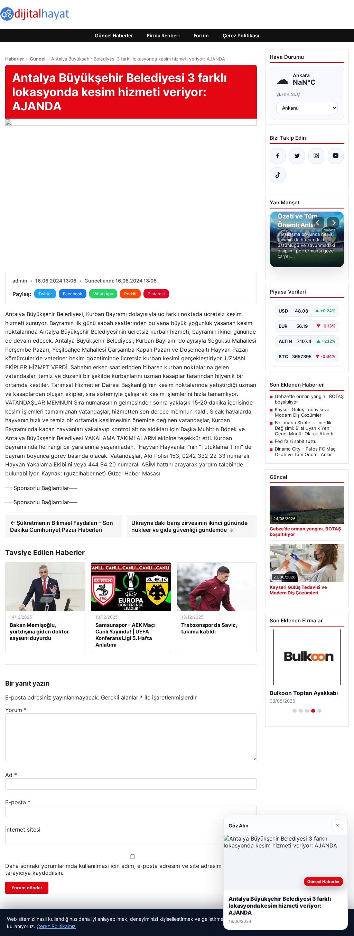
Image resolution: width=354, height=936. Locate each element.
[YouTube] (336, 156)
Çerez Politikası (241, 35)
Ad (11, 774)
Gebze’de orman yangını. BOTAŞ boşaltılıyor (309, 399)
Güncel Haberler (114, 35)
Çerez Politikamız (56, 926)
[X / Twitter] (297, 156)
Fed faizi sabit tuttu (296, 441)
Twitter (45, 293)
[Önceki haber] (318, 223)
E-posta (17, 802)
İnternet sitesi (22, 829)
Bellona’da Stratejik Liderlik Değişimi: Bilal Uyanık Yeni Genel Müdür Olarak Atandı (304, 428)
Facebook (72, 293)
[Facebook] (278, 156)
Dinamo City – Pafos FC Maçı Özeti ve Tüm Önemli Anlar (305, 451)
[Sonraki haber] (333, 223)
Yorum (16, 709)
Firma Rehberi (163, 35)
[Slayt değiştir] (294, 711)
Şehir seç (288, 94)
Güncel (37, 59)
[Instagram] (316, 156)
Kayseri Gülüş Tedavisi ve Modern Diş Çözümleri (302, 412)
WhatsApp (103, 293)
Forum (201, 35)
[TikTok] (278, 175)
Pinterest (156, 293)
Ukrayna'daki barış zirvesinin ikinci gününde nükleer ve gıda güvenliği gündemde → (189, 526)
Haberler (14, 59)
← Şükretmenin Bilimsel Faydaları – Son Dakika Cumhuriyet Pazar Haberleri (61, 526)
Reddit (130, 293)
